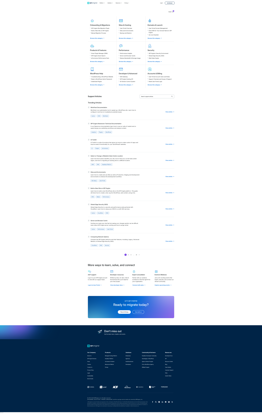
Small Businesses (129, 361)
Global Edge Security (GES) (156, 55)
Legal (88, 373)
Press (88, 361)
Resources (118, 2)
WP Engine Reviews (91, 358)
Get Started (169, 3)
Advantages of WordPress (148, 358)
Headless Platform (106, 164)
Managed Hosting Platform (111, 355)
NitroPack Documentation (99, 107)
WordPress (108, 132)
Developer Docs (169, 355)
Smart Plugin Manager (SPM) (99, 53)
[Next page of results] (139, 255)
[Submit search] (172, 96)
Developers (128, 364)
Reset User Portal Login (155, 81)
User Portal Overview (126, 28)
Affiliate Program (145, 367)
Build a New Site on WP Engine (100, 30)
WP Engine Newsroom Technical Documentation (106, 123)
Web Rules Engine (154, 58)
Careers (89, 364)
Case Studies (168, 367)
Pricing (126, 2)
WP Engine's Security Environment (158, 53)
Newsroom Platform (109, 364)
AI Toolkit (94, 140)
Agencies (128, 358)
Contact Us (89, 367)
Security (107, 245)
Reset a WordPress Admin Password (101, 79)
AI (92, 148)
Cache (93, 116)
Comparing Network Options (100, 237)
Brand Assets (90, 378)
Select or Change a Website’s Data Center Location (107, 156)
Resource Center (169, 361)
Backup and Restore (125, 33)
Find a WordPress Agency (148, 364)
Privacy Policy (90, 370)
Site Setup (94, 180)
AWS (92, 164)
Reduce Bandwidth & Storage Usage (130, 58)
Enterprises (128, 355)
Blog (166, 364)
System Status (168, 375)
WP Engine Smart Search (98, 55)
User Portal (102, 180)
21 (136, 254)
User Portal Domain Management (158, 28)
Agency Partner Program (147, 361)
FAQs (166, 373)
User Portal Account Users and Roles (159, 76)
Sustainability (90, 375)
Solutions (110, 2)
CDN (99, 116)
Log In (161, 2)
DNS (98, 164)
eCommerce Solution (109, 361)
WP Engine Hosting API (126, 79)
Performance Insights (126, 53)
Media (98, 197)
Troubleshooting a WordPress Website (102, 76)
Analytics (93, 132)
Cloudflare (100, 213)
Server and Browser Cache (127, 55)
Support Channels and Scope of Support (160, 79)
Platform (101, 2)
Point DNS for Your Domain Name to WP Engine (160, 31)
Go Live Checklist (154, 35)
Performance (106, 197)
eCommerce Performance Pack (100, 58)
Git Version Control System (127, 81)
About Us (89, 355)
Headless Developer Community (149, 355)
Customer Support (169, 370)
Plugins (101, 132)
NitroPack (105, 116)
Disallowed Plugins (96, 81)
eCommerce (105, 148)
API (166, 358)
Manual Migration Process (98, 33)
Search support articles (147, 96)
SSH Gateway (124, 76)
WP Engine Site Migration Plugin (100, 28)
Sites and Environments (126, 30)
